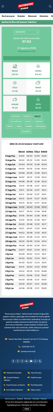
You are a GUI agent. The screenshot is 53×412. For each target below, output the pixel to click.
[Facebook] (13, 361)
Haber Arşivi (35, 390)
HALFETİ (28, 121)
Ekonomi (32, 16)
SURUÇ (19, 126)
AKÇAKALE (15, 116)
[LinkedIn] (27, 361)
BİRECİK (38, 116)
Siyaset (44, 399)
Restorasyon (8, 16)
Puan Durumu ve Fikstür (16, 385)
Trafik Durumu (35, 377)
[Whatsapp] (35, 361)
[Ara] (50, 6)
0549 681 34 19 (28, 347)
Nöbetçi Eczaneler (14, 373)
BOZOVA (27, 116)
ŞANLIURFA (26, 131)
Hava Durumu (36, 373)
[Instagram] (22, 361)
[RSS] (40, 361)
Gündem (43, 16)
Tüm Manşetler (36, 385)
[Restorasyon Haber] (26, 6)
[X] (18, 361)
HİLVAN (10, 126)
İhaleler (21, 16)
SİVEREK (29, 126)
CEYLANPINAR (15, 121)
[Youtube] (31, 361)
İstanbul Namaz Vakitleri (11, 379)
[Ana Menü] (3, 6)
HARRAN (38, 121)
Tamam (26, 409)
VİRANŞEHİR (40, 126)
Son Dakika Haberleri (14, 390)
